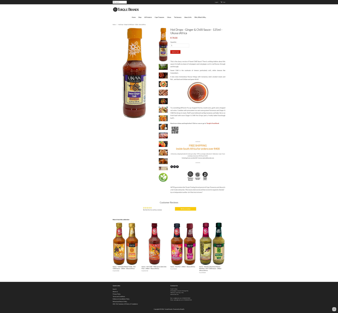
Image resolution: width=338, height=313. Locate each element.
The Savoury (177, 17)
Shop (139, 17)
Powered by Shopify (178, 309)
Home (134, 17)
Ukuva (169, 17)
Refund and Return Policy (120, 301)
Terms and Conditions (119, 296)
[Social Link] (171, 168)
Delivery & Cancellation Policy (121, 299)
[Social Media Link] (177, 168)
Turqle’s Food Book (212, 123)
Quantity (173, 42)
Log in (216, 2)
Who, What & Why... (200, 17)
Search (115, 289)
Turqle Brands (168, 309)
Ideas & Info (188, 17)
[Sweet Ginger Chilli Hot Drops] (175, 134)
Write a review (185, 209)
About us (115, 291)
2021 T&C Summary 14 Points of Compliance (125, 304)
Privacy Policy (117, 294)
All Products (148, 17)
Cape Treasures (159, 17)
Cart (224, 2)
